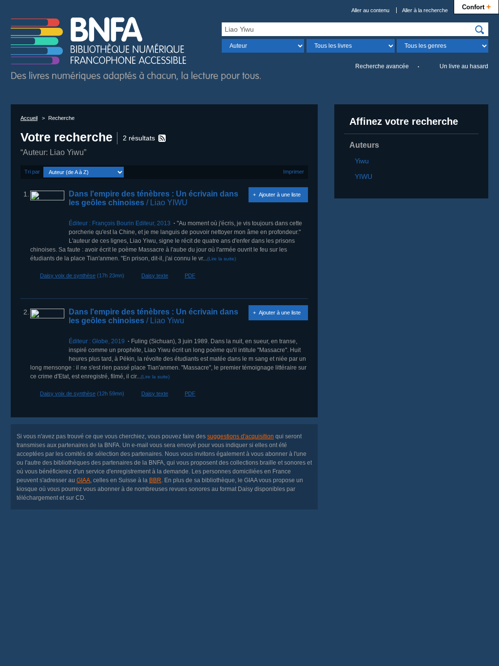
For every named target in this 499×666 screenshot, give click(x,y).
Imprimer (293, 172)
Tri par (32, 172)
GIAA (83, 480)
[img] (479, 29)
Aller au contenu (370, 10)
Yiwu (362, 161)
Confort (476, 6)
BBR (155, 480)
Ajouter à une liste (280, 194)
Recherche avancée (382, 66)
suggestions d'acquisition (240, 436)
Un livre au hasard (464, 66)
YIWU (363, 176)
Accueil (29, 118)
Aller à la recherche (425, 10)
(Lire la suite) (221, 258)
